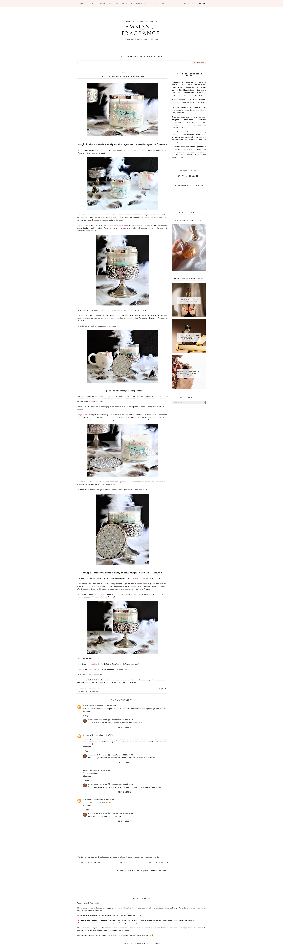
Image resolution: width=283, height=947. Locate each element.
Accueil (124, 863)
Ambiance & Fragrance (97, 720)
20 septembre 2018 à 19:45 (122, 720)
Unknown (87, 735)
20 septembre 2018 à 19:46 (122, 755)
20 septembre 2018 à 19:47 (122, 784)
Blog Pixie (139, 943)
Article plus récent (90, 863)
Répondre (87, 712)
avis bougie (90, 689)
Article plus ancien (158, 863)
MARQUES (149, 3)
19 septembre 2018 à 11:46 (102, 735)
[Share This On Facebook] (159, 689)
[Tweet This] (162, 689)
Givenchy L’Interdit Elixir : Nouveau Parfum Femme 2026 (188, 373)
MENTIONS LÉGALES (105, 3)
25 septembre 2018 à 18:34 (122, 813)
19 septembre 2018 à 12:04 (99, 770)
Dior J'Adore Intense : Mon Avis (188, 220)
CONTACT (138, 3)
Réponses (89, 716)
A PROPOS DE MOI (86, 3)
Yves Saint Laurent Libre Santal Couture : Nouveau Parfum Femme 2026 (189, 337)
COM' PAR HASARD (124, 3)
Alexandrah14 (88, 706)
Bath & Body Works (100, 228)
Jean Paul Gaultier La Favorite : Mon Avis (188, 300)
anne (85, 770)
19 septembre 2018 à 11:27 (105, 706)
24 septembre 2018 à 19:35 (102, 800)
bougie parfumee (92, 691)
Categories (162, 3)
